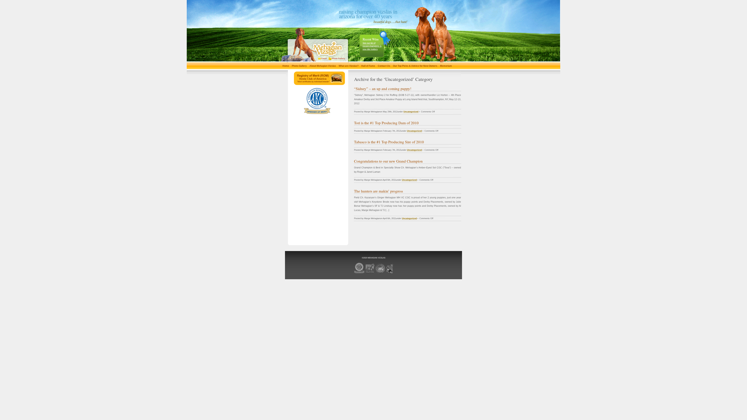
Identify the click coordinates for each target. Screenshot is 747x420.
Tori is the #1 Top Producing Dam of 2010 (386, 122)
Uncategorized (410, 111)
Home (285, 66)
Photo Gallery (338, 58)
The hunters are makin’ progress (378, 191)
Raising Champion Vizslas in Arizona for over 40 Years (368, 13)
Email (324, 58)
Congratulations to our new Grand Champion (388, 161)
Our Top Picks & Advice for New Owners (415, 66)
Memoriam (446, 66)
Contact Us (384, 66)
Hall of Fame (368, 66)
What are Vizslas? (349, 66)
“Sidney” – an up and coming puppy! (382, 88)
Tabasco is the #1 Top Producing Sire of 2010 (389, 141)
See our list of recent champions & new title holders (372, 46)
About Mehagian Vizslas (322, 66)
